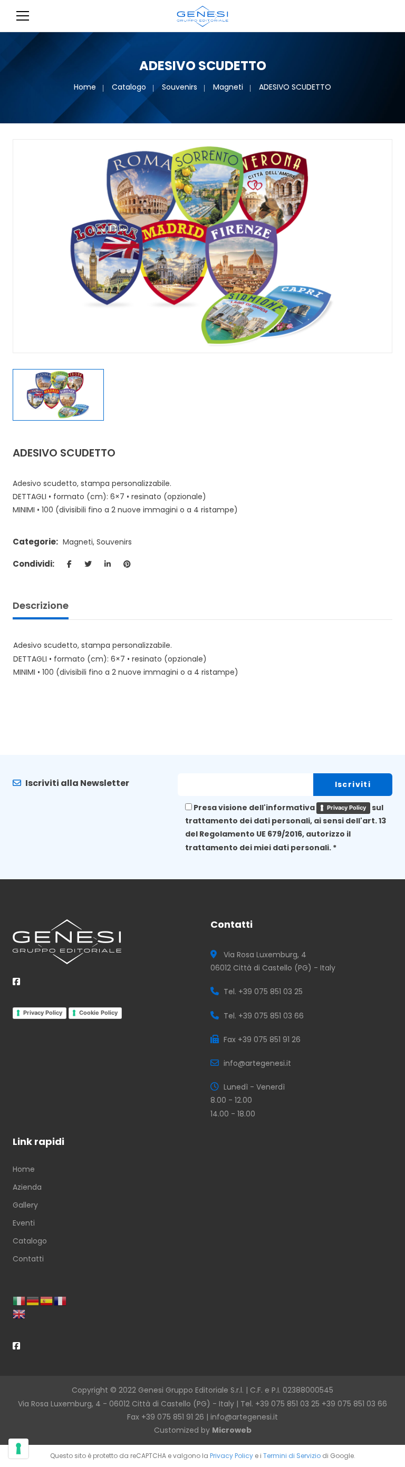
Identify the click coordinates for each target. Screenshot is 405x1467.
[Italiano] (19, 1300)
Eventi (24, 1223)
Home (85, 87)
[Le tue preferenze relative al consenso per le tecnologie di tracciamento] (18, 1449)
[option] (202, 246)
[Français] (61, 1300)
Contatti (28, 1259)
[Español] (47, 1300)
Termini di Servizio (292, 1455)
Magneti (228, 87)
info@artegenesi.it (244, 1417)
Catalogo (129, 87)
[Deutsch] (33, 1300)
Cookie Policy (98, 1012)
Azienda (27, 1187)
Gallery (25, 1205)
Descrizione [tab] (41, 605)
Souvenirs (179, 87)
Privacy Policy (346, 807)
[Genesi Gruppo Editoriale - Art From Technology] (202, 16)
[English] (19, 1313)
